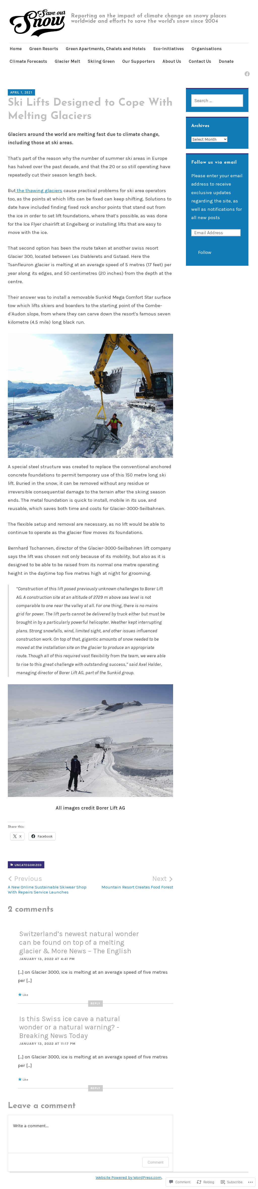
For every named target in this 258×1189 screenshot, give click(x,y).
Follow (204, 252)
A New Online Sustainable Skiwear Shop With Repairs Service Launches (47, 884)
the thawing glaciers (39, 190)
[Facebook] (246, 71)
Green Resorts (43, 48)
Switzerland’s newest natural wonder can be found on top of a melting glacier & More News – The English (79, 942)
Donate (226, 61)
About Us (172, 61)
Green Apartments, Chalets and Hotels (106, 48)
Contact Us (200, 61)
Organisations (206, 48)
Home (16, 48)
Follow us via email (214, 162)
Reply (95, 1003)
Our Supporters (138, 61)
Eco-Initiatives (168, 48)
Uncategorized (28, 865)
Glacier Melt (67, 61)
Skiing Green (101, 61)
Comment (156, 1162)
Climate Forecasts (28, 61)
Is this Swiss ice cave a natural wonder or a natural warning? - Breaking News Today (69, 1027)
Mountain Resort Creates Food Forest (137, 881)
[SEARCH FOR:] (217, 100)
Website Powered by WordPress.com (129, 1177)
